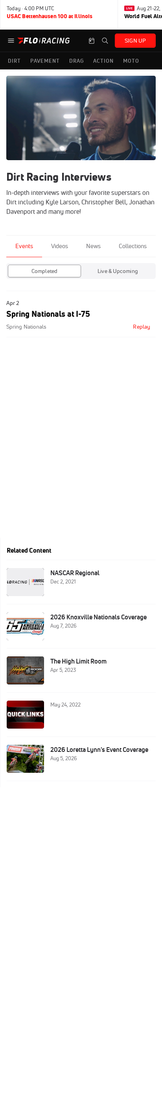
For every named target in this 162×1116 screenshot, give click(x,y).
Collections (133, 246)
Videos (59, 246)
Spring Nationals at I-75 (48, 313)
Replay (141, 326)
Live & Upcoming (118, 271)
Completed (44, 271)
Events (24, 246)
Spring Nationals (26, 326)
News (93, 246)
